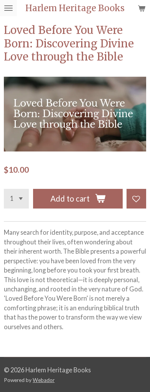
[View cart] (141, 8)
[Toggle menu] (8, 8)
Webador (44, 380)
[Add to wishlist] (136, 199)
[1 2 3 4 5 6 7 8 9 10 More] (16, 199)
